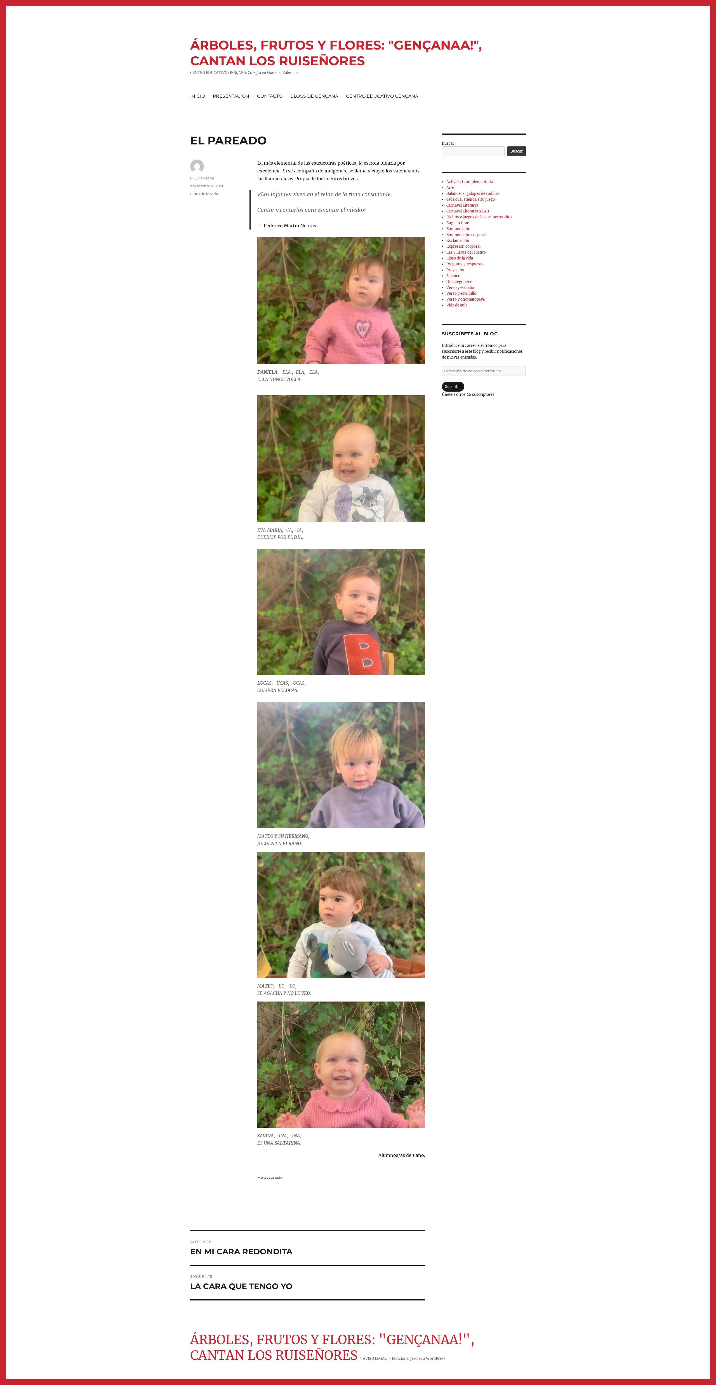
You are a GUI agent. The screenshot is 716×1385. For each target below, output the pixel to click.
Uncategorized (459, 281)
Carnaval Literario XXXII (467, 211)
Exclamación (457, 240)
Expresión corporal (463, 246)
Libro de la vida (204, 193)
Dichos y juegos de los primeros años (479, 217)
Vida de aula (456, 305)
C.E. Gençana (202, 178)
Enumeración (458, 228)
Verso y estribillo (461, 293)
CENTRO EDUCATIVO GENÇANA (382, 96)
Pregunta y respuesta (465, 264)
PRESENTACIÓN (231, 96)
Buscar (448, 143)
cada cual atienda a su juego (470, 199)
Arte (450, 187)
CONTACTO (269, 96)
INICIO (197, 96)
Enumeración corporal (466, 234)
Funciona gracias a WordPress (419, 1358)
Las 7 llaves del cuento (466, 252)
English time (457, 223)
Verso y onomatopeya (465, 299)
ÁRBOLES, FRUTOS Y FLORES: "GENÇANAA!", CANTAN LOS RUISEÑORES (336, 52)
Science (453, 275)
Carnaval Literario (462, 205)
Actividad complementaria (469, 181)
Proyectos (455, 270)
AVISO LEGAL (375, 1358)
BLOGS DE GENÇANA (314, 96)
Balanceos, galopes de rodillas (473, 193)
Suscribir (453, 386)
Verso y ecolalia (460, 287)
